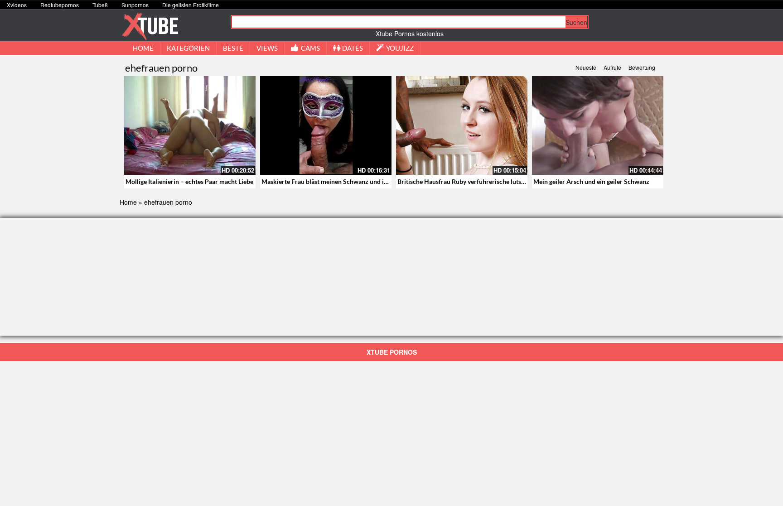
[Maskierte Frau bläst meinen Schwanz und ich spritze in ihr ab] (326, 125)
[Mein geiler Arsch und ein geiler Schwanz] (597, 125)
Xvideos (17, 5)
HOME (143, 48)
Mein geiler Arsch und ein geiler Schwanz (591, 181)
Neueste (585, 67)
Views (267, 48)
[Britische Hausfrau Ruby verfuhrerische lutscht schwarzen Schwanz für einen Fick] (461, 125)
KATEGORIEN (188, 48)
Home (128, 202)
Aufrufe (612, 67)
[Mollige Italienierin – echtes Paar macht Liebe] (190, 125)
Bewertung (641, 67)
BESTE (233, 48)
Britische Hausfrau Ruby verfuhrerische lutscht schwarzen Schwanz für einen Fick (513, 181)
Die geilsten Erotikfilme (190, 5)
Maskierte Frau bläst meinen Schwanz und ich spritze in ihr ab (348, 181)
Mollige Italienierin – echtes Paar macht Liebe (189, 181)
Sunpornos (135, 5)
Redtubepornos (59, 5)
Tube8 (100, 5)
